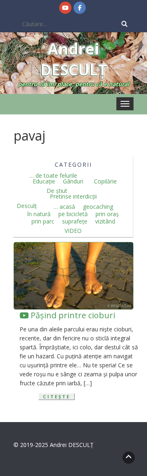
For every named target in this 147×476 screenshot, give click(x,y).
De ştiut (57, 190)
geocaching (98, 206)
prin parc (42, 221)
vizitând (105, 221)
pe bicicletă (73, 214)
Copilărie (105, 181)
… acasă (64, 206)
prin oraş (107, 214)
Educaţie (44, 181)
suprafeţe (74, 221)
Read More (39, 396)
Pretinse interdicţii (73, 196)
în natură (39, 214)
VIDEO (73, 230)
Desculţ (27, 205)
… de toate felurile (53, 175)
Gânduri (73, 181)
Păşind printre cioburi (72, 315)
